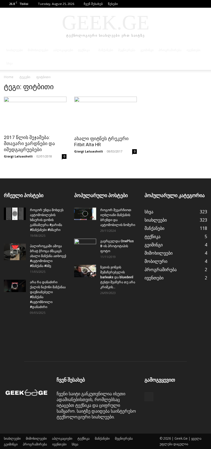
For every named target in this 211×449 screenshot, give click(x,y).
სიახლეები (14, 50)
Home (8, 77)
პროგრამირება (170, 50)
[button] (195, 4)
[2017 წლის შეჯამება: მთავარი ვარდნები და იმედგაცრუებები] (35, 114)
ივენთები (194, 50)
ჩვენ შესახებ (93, 4)
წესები (113, 4)
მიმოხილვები (38, 50)
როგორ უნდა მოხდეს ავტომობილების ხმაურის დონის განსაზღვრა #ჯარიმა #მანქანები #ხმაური (46, 220)
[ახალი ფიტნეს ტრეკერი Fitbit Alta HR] (105, 114)
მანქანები (105, 50)
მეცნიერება (126, 50)
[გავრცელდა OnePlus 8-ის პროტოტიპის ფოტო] (85, 246)
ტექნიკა (84, 50)
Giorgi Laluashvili (18, 156)
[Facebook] (203, 4)
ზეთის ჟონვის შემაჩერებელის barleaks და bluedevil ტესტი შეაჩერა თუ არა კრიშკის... (117, 277)
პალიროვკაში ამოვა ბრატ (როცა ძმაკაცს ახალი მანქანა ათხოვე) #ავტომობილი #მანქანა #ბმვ (48, 256)
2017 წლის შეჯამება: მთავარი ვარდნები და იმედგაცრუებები (29, 143)
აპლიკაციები (63, 50)
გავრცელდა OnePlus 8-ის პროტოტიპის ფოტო (117, 246)
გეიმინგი (147, 50)
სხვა (9, 63)
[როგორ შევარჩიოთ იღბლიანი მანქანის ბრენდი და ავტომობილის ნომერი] (85, 214)
